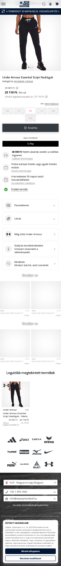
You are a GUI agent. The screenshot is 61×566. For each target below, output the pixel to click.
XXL (31, 118)
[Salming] (24, 464)
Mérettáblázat (52, 103)
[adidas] (12, 439)
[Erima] (49, 439)
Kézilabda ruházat (23, 81)
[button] (30, 205)
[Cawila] (36, 439)
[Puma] (12, 464)
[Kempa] (24, 452)
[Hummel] (12, 452)
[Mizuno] (36, 452)
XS (7, 110)
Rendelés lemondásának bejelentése (30, 505)
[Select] (36, 464)
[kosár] (57, 4)
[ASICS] (24, 439)
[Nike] (49, 452)
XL (53, 110)
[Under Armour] (49, 464)
